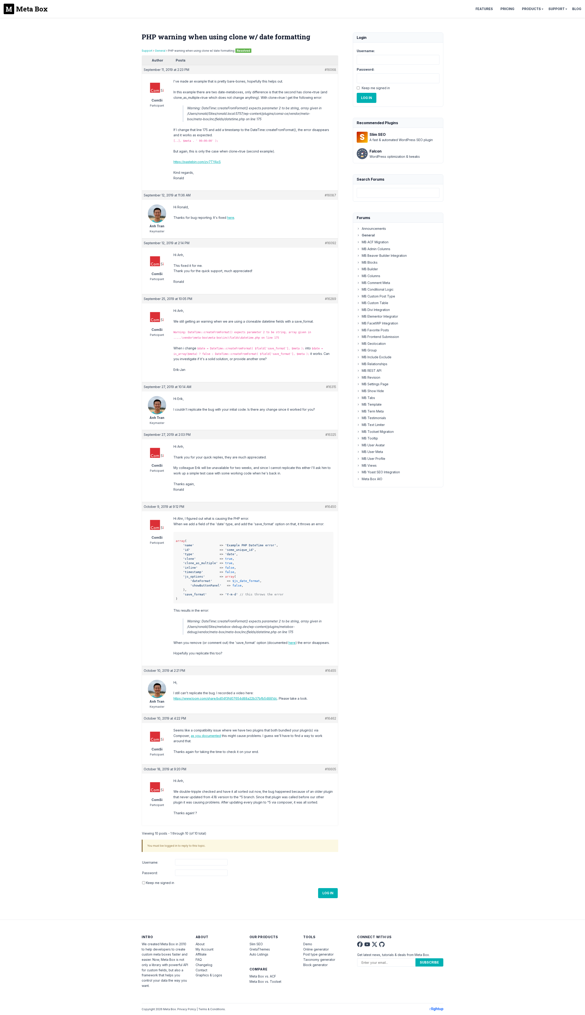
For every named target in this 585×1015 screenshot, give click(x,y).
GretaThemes (260, 949)
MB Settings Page (375, 384)
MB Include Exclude (376, 357)
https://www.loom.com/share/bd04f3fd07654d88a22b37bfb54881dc (225, 698)
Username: (150, 862)
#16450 (330, 507)
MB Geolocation (374, 343)
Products (531, 9)
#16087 (330, 195)
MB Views (369, 465)
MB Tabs (368, 398)
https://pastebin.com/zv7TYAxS (197, 162)
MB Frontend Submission (380, 337)
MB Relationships (374, 364)
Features (484, 9)
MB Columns (371, 276)
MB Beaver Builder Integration (384, 255)
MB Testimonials (374, 418)
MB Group (369, 350)
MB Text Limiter (373, 425)
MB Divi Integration (376, 310)
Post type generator (318, 954)
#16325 (330, 435)
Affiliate (201, 954)
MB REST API (371, 370)
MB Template (372, 404)
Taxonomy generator (319, 959)
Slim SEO (256, 944)
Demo (307, 944)
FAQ (199, 959)
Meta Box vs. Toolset (265, 981)
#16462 (330, 718)
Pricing (507, 9)
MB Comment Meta (376, 283)
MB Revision (371, 377)
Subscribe (429, 962)
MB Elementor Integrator (380, 316)
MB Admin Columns (376, 249)
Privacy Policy (186, 1009)
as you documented (206, 736)
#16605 (330, 769)
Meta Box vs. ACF (263, 976)
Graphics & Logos (209, 975)
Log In (327, 893)
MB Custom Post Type (378, 296)
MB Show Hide (373, 391)
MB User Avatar (373, 445)
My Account (204, 949)
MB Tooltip (370, 438)
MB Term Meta (373, 411)
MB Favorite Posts (375, 330)
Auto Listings (259, 954)
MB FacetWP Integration (380, 323)
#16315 (331, 387)
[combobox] (398, 193)
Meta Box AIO (372, 479)
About (200, 944)
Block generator (315, 965)
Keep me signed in (160, 883)
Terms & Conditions (211, 1009)
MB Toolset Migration (378, 432)
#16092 (330, 243)
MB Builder (370, 269)
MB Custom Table (375, 303)
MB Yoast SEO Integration (381, 472)
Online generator (316, 949)
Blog (576, 9)
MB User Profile (373, 459)
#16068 (330, 70)
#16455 (330, 670)
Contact (201, 970)
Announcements (374, 228)
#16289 (330, 299)
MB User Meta (372, 452)
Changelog (204, 965)
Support (556, 9)
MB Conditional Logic (378, 289)
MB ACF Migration (375, 242)
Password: (150, 873)
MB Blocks (370, 262)
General (160, 50)
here (230, 218)
